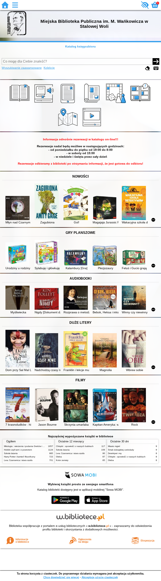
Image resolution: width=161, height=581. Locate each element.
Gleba (59, 457)
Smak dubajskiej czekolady (121, 450)
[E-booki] (68, 103)
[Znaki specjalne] (156, 68)
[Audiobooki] (44, 103)
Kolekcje (49, 67)
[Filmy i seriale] (92, 126)
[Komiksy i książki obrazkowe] (141, 103)
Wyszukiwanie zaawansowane (22, 67)
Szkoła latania (11, 453)
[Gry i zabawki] (116, 103)
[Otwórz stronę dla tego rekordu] (18, 208)
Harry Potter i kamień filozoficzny (19, 457)
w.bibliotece (98, 525)
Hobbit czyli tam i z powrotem (18, 450)
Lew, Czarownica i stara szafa (18, 460)
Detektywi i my (115, 453)
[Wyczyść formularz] (147, 68)
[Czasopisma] (92, 103)
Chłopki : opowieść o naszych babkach (74, 446)
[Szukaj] (156, 61)
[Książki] (20, 103)
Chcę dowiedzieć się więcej (61, 577)
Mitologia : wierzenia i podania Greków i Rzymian (27, 446)
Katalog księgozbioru (80, 46)
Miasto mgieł (114, 446)
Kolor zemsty (62, 460)
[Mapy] (68, 126)
